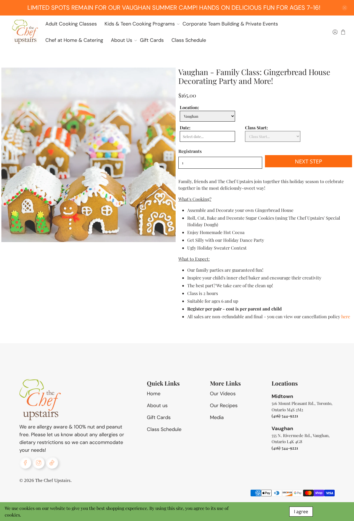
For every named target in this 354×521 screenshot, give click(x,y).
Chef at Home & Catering (74, 40)
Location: (189, 107)
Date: (185, 127)
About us (157, 405)
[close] (344, 8)
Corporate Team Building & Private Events (230, 23)
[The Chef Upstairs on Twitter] (52, 463)
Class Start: (256, 127)
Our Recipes (224, 405)
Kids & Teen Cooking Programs (140, 23)
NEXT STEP (308, 161)
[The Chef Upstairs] (24, 32)
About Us (121, 40)
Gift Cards (152, 40)
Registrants (190, 151)
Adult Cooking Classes (71, 23)
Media (217, 417)
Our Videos (223, 393)
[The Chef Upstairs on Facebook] (25, 463)
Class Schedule (188, 40)
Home (153, 393)
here (345, 316)
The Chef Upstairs (53, 480)
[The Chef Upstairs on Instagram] (39, 463)
